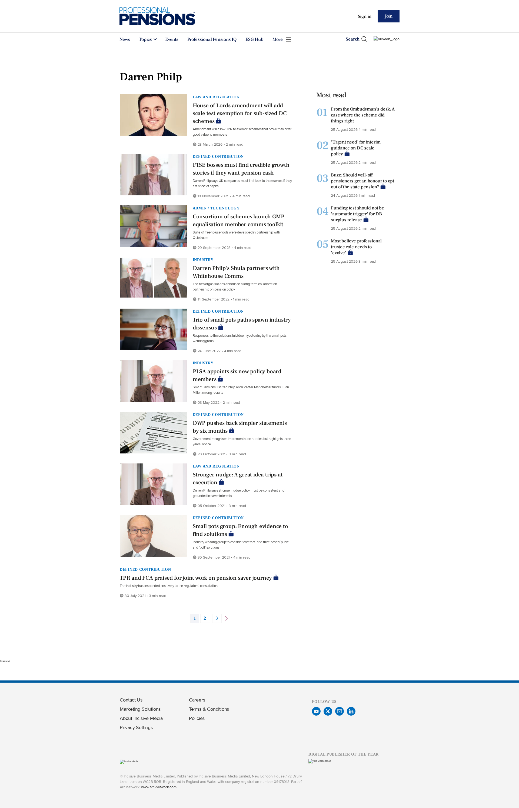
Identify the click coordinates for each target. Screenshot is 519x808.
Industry (203, 260)
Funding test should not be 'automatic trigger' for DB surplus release (357, 214)
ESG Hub (254, 39)
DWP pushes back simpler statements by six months (240, 427)
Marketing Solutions (140, 709)
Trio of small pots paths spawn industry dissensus (242, 323)
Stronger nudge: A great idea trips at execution (238, 478)
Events (171, 39)
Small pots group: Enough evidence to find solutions (240, 530)
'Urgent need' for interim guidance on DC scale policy (356, 148)
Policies (197, 718)
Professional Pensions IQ (212, 39)
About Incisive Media (141, 718)
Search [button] (353, 39)
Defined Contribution (218, 156)
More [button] (278, 39)
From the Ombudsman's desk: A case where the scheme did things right (362, 115)
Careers (197, 699)
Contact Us (131, 699)
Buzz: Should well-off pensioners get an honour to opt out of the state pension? (362, 181)
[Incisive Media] (129, 761)
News (124, 39)
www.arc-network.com (158, 787)
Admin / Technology (216, 208)
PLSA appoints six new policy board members (237, 375)
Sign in (365, 16)
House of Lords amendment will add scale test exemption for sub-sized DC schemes (240, 113)
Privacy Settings (136, 727)
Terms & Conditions (209, 709)
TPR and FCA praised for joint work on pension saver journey (196, 578)
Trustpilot (5, 661)
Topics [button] (146, 39)
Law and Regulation (216, 97)
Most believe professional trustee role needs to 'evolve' (356, 247)
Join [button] (388, 16)
